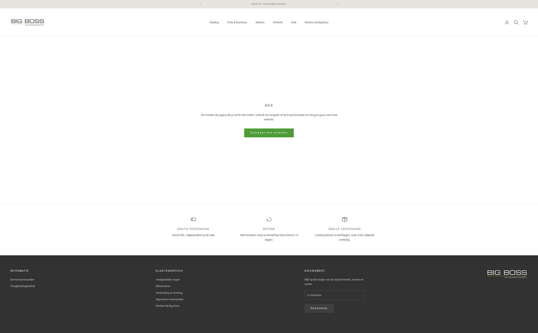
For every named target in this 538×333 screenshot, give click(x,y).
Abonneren (319, 308)
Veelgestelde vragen (168, 279)
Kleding (214, 22)
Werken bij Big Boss (316, 22)
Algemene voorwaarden (170, 299)
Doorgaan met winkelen (269, 132)
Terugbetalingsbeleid (22, 286)
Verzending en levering (169, 292)
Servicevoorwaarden (22, 279)
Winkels (278, 22)
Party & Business (237, 22)
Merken (260, 22)
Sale (293, 22)
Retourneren (163, 286)
